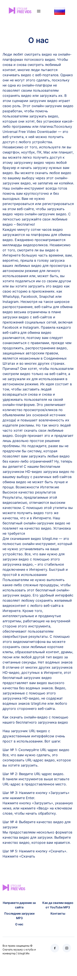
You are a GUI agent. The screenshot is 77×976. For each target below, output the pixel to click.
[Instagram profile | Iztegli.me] (66, 948)
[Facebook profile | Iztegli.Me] (54, 948)
